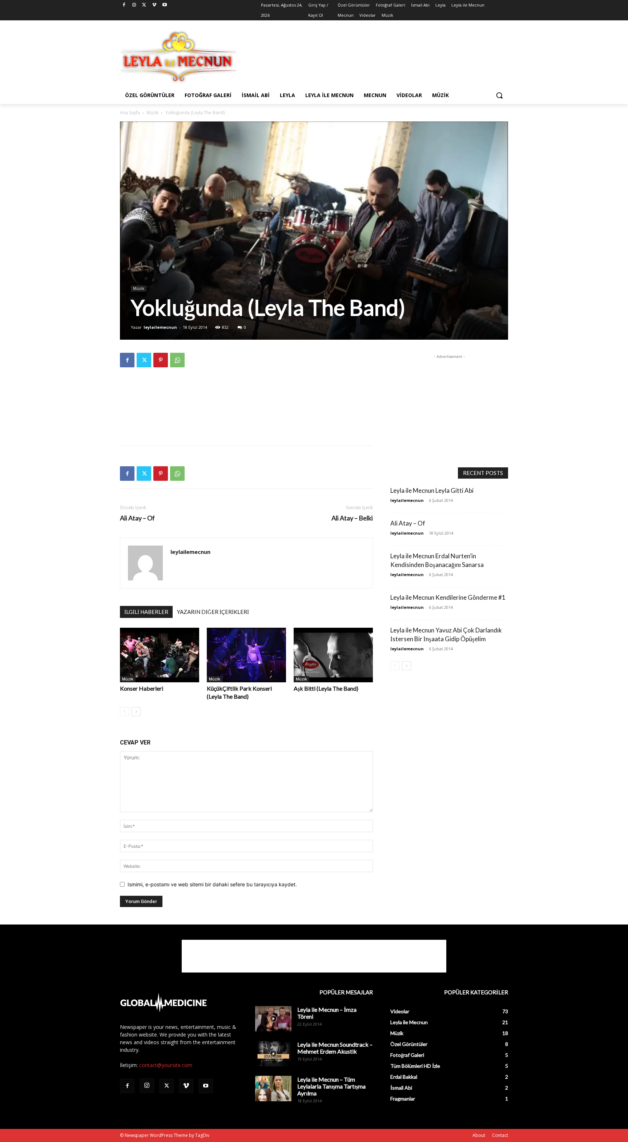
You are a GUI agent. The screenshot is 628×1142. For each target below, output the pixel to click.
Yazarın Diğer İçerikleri (213, 611)
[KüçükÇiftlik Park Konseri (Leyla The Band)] (246, 655)
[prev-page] (124, 711)
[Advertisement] (368, 56)
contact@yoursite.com (165, 1065)
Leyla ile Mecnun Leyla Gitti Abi (432, 490)
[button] (499, 95)
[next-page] (136, 711)
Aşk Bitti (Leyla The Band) (326, 688)
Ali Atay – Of (137, 518)
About (478, 1135)
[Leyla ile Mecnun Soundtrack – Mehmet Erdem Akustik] (273, 1053)
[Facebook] (124, 5)
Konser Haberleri (141, 688)
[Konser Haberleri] (159, 655)
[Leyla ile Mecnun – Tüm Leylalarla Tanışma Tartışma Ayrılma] (273, 1088)
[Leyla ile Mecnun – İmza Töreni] (273, 1018)
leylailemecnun (160, 327)
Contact (500, 1135)
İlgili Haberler (146, 611)
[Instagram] (134, 5)
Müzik (152, 112)
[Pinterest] (160, 360)
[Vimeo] (154, 5)
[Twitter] (144, 5)
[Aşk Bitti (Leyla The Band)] (333, 655)
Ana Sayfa (130, 112)
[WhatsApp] (177, 360)
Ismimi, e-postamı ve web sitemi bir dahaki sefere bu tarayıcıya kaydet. (212, 884)
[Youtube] (164, 5)
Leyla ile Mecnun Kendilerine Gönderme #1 (448, 597)
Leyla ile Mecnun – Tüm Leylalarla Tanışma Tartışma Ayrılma (331, 1086)
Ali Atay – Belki (352, 518)
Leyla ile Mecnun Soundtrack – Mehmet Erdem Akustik (335, 1048)
